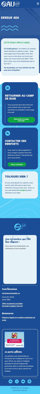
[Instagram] (17, 381)
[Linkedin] (29, 381)
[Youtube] (23, 381)
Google (22, 190)
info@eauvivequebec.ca (11, 293)
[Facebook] (10, 381)
